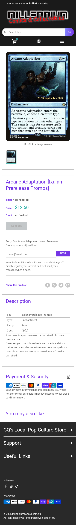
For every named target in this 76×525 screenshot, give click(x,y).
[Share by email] (67, 285)
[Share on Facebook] (47, 285)
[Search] (69, 32)
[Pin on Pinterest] (54, 285)
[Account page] (39, 41)
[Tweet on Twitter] (61, 285)
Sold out (16, 225)
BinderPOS (49, 517)
